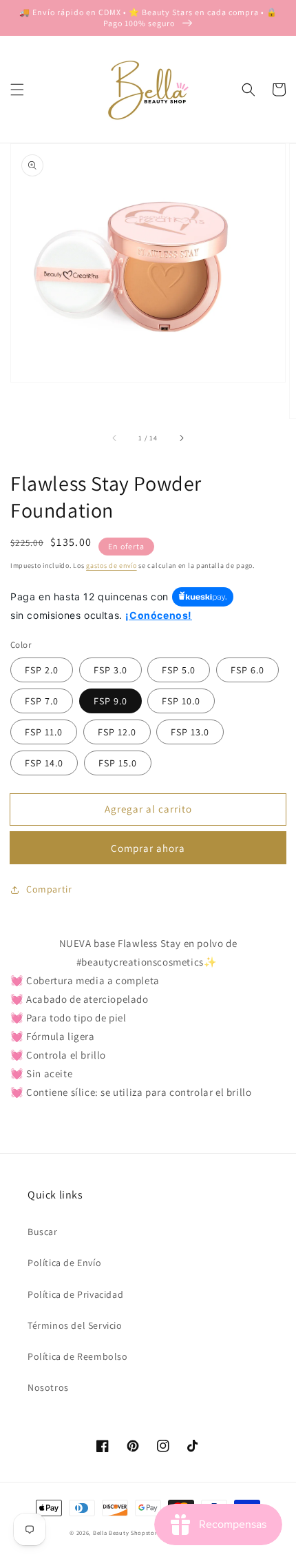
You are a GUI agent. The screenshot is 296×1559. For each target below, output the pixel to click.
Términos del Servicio (75, 1325)
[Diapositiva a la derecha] (181, 437)
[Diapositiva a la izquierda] (115, 437)
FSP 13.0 (190, 732)
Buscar (43, 1231)
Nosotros (48, 1387)
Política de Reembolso (78, 1356)
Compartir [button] (49, 889)
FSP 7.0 (42, 701)
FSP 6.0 (247, 670)
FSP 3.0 (110, 670)
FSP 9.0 (110, 701)
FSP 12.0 (117, 732)
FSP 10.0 (181, 701)
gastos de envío (111, 565)
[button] (17, 89)
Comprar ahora (148, 848)
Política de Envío (64, 1262)
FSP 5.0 (178, 670)
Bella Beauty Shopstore (126, 1532)
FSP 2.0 (42, 670)
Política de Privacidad (75, 1294)
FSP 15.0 (117, 763)
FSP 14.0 (44, 763)
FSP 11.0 (44, 732)
